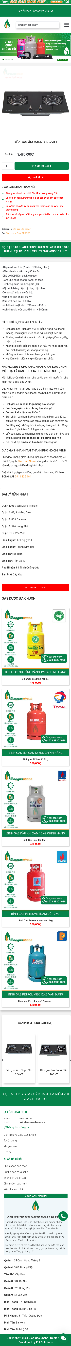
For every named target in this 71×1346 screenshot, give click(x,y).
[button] (35, 177)
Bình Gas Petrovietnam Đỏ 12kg (35, 920)
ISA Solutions (44, 1342)
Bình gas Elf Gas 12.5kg (35, 759)
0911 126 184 (23, 476)
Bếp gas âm (26, 229)
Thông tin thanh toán (15, 1177)
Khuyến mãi (10, 1146)
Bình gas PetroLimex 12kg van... (35, 1001)
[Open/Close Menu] (66, 25)
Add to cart (43, 166)
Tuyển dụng (10, 1140)
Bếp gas (16, 229)
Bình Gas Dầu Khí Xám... (35, 840)
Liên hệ (8, 1152)
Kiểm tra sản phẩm (14, 1189)
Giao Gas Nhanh (27, 461)
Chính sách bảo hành (15, 1183)
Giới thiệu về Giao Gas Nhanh (20, 1134)
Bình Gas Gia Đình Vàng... (35, 679)
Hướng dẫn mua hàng (16, 1172)
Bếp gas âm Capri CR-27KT (18, 233)
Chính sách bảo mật (15, 1166)
